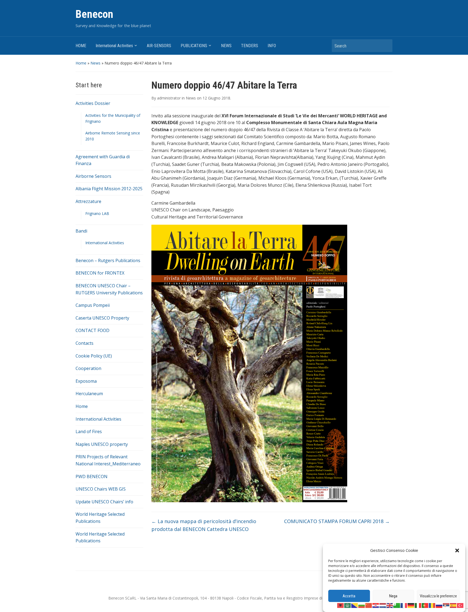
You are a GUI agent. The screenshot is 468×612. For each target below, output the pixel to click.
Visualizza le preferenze (438, 596)
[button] (457, 550)
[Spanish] (453, 605)
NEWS (226, 45)
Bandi (81, 231)
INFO (272, 45)
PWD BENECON (92, 476)
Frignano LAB (97, 213)
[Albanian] (340, 605)
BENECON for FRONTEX (100, 273)
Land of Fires (89, 431)
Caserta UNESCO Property (102, 318)
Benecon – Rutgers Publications (108, 260)
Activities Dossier (93, 103)
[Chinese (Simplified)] (368, 605)
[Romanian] (432, 605)
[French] (404, 605)
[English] (390, 605)
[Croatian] (375, 605)
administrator (169, 98)
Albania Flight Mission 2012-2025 (109, 189)
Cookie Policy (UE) (94, 356)
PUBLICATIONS (194, 45)
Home (81, 63)
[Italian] (418, 605)
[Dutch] (382, 605)
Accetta (349, 596)
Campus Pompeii (93, 305)
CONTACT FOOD (92, 330)
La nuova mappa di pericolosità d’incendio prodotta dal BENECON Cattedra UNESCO (203, 525)
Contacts (84, 343)
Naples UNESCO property (102, 444)
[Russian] (439, 605)
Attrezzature (88, 201)
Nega (393, 596)
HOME (81, 45)
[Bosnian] (354, 605)
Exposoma (86, 381)
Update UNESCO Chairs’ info (104, 502)
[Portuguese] (425, 605)
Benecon (94, 14)
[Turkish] (460, 605)
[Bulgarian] (361, 605)
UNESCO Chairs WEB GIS (101, 489)
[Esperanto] (397, 605)
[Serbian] (446, 605)
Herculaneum (89, 394)
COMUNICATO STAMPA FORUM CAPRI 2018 (337, 521)
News (95, 63)
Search (386, 45)
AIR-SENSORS (159, 45)
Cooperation (88, 368)
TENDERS (249, 45)
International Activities (114, 45)
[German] (411, 605)
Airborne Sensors (93, 176)
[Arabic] (347, 605)
